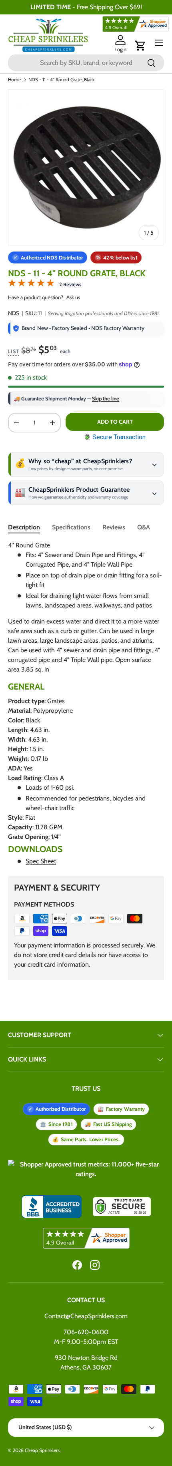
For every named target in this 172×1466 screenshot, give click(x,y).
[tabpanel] (86, 703)
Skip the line (105, 398)
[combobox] (86, 62)
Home (14, 79)
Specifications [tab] (71, 527)
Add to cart (115, 421)
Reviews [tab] (113, 527)
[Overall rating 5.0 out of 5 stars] (31, 284)
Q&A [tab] (143, 527)
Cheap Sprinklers (42, 1450)
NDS (13, 313)
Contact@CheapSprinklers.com (86, 1316)
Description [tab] (24, 527)
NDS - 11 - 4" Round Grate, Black (61, 79)
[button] (140, 46)
